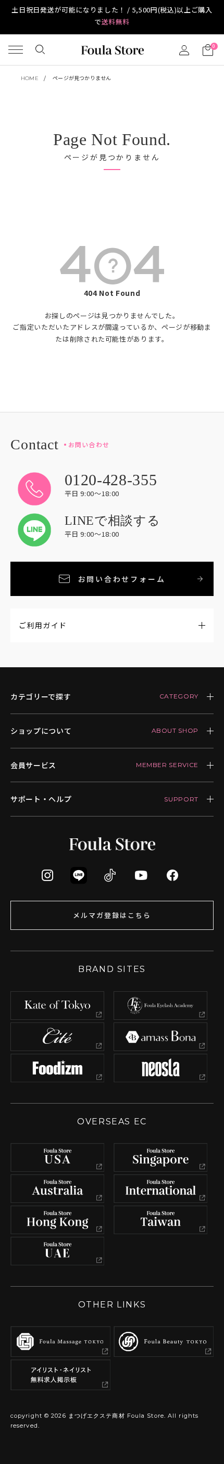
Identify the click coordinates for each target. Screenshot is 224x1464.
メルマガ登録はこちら (112, 915)
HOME (30, 78)
